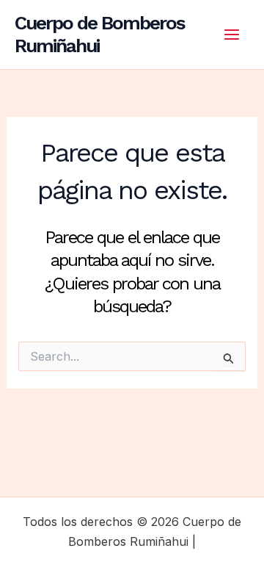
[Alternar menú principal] (231, 34)
